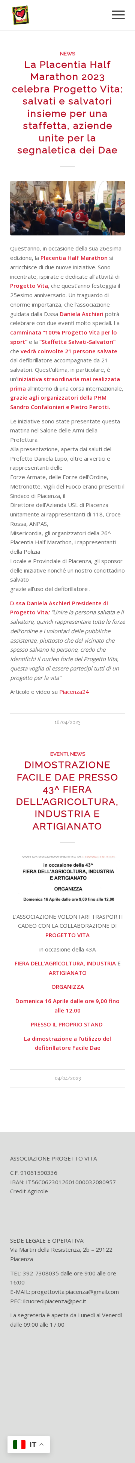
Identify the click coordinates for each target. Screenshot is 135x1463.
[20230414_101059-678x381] (67, 208)
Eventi (59, 754)
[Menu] (114, 15)
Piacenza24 (74, 691)
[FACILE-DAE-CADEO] (67, 880)
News (67, 53)
